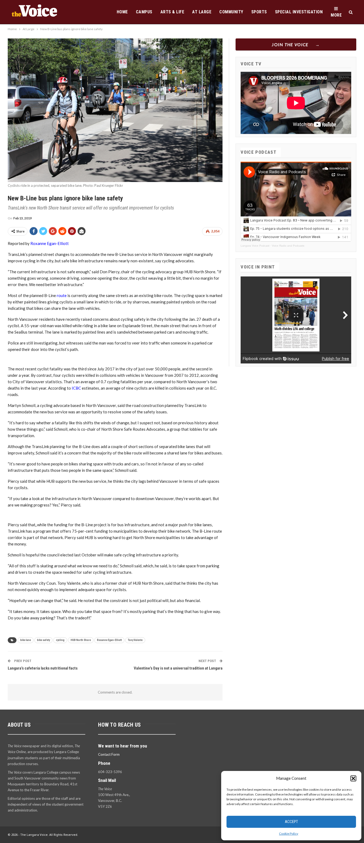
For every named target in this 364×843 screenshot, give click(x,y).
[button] (353, 778)
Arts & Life (172, 11)
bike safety (43, 640)
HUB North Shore (81, 640)
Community (231, 11)
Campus (144, 11)
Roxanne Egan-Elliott (49, 243)
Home (122, 11)
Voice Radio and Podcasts (288, 245)
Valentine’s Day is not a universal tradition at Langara (178, 668)
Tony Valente (135, 640)
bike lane (25, 640)
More (336, 15)
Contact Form (109, 754)
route (62, 295)
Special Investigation (299, 11)
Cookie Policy (288, 834)
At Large (201, 11)
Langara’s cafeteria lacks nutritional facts (43, 668)
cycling (60, 640)
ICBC (76, 388)
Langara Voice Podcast (255, 245)
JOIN (290, 44)
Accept (291, 821)
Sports (259, 11)
